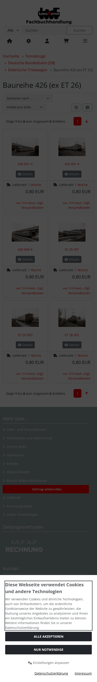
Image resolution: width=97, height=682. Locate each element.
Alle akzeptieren (48, 636)
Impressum (83, 673)
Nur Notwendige (48, 649)
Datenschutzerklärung (51, 673)
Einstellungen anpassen (50, 663)
